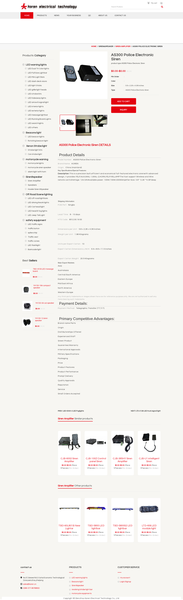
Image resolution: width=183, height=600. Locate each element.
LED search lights (35, 123)
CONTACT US (120, 15)
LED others (33, 127)
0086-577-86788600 (31, 588)
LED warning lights (36, 64)
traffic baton (33, 228)
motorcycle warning (37, 159)
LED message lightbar (38, 115)
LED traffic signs (35, 224)
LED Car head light (36, 207)
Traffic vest (33, 237)
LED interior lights (36, 106)
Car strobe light (35, 154)
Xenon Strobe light (36, 146)
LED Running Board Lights (39, 119)
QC (89, 15)
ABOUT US (102, 15)
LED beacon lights (36, 137)
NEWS (56, 15)
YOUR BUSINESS (74, 15)
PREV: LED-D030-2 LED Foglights (71, 411)
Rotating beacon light (38, 141)
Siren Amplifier (122, 46)
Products (42, 15)
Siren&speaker (34, 177)
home (93, 46)
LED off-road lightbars (38, 198)
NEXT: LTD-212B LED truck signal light (146, 411)
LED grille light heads (37, 90)
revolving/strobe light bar (81, 589)
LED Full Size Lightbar (37, 73)
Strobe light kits (35, 150)
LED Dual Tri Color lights (38, 69)
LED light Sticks (35, 85)
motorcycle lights (36, 163)
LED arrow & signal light (38, 102)
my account (125, 578)
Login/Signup (125, 582)
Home (27, 15)
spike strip (32, 233)
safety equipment (36, 220)
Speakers (32, 185)
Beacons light (33, 132)
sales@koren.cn (29, 584)
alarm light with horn (37, 172)
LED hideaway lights (37, 98)
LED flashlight (34, 245)
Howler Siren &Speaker (38, 189)
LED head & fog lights (37, 211)
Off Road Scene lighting (39, 194)
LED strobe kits (35, 94)
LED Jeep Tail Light (36, 215)
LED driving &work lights (38, 202)
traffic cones (33, 241)
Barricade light (34, 249)
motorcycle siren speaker (39, 167)
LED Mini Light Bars (36, 77)
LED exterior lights (36, 111)
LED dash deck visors (37, 81)
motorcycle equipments (81, 593)
